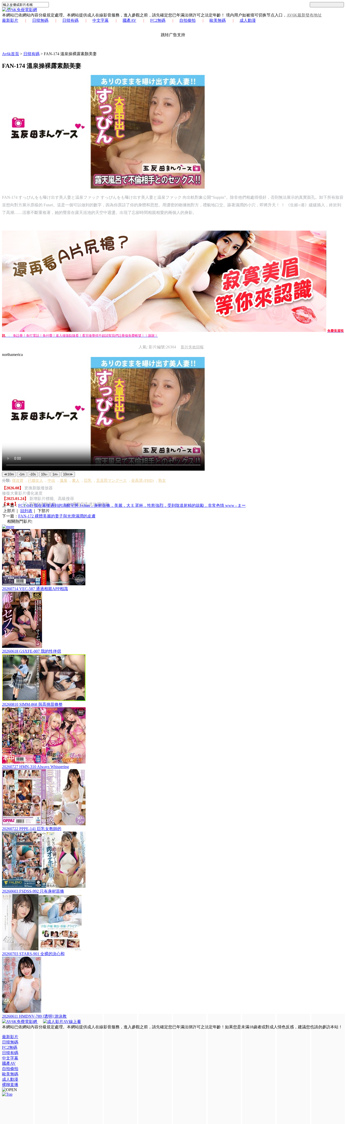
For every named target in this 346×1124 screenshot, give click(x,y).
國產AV (129, 20)
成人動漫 (248, 20)
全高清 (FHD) (142, 480)
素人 (76, 480)
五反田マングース (111, 480)
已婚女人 (35, 480)
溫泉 (63, 480)
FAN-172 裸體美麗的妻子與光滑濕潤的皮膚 (56, 516)
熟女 (162, 480)
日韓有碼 (70, 20)
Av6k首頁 (10, 54)
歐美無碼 (217, 20)
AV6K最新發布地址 (304, 15)
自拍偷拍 (187, 20)
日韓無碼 (40, 20)
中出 (51, 480)
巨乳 (88, 480)
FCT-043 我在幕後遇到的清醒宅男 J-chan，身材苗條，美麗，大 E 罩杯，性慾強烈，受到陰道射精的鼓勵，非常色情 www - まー (132, 505)
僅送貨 (17, 480)
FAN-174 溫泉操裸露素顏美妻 (70, 54)
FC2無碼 (157, 20)
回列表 (26, 511)
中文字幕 (100, 20)
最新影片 (10, 20)
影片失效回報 (192, 347)
